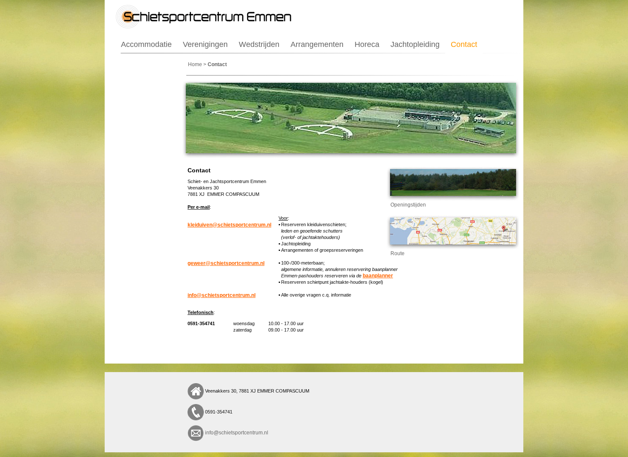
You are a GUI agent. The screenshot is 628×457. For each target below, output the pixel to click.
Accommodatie (146, 44)
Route (396, 253)
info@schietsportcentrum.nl (236, 433)
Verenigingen (205, 44)
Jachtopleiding (415, 44)
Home (195, 64)
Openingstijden (406, 205)
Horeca (367, 44)
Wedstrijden (259, 44)
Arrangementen (317, 44)
